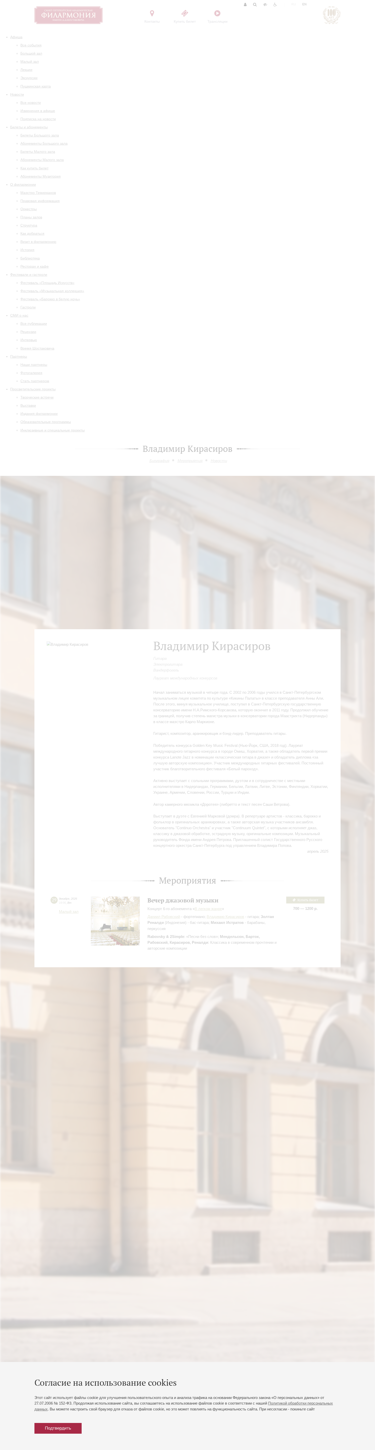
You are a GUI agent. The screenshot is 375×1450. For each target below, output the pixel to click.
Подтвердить (58, 1428)
